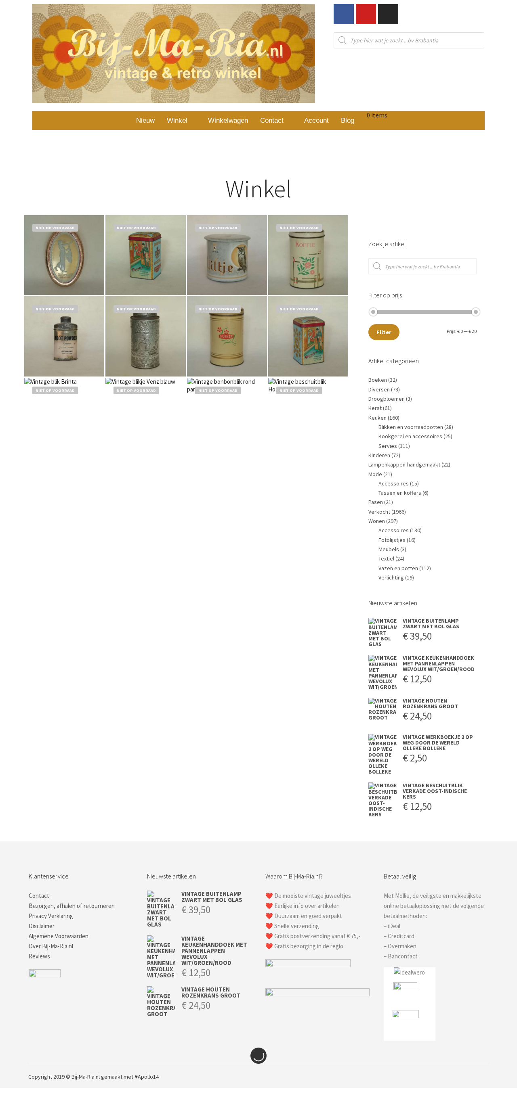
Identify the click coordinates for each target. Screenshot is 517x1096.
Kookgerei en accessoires (410, 436)
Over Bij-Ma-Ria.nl (51, 946)
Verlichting (391, 577)
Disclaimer (42, 926)
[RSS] (471, 1076)
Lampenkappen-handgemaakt (404, 464)
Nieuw (145, 120)
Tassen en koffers (399, 492)
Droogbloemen (386, 398)
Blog (347, 120)
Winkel (177, 120)
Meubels (388, 549)
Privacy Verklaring (51, 916)
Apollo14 (148, 1076)
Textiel (386, 558)
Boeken (377, 379)
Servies (387, 446)
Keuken (377, 417)
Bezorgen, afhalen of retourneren (72, 906)
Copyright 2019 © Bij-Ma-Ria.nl (64, 1076)
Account (316, 120)
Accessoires (393, 483)
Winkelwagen (228, 120)
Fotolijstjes (392, 540)
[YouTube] (483, 1076)
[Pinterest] (459, 1076)
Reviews (39, 956)
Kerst (375, 408)
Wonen (376, 521)
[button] (181, 120)
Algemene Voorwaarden (58, 936)
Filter (383, 332)
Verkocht (379, 511)
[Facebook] (344, 14)
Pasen (375, 502)
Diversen (379, 389)
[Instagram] (388, 14)
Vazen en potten (398, 568)
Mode (375, 474)
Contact (272, 120)
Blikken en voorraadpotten (410, 427)
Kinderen (379, 455)
